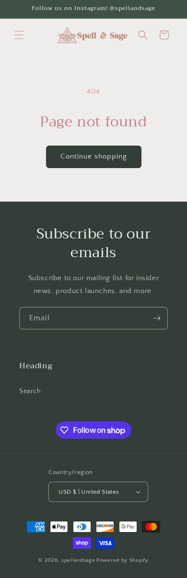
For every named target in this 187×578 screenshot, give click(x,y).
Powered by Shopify (122, 560)
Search (30, 391)
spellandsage (78, 560)
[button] (19, 34)
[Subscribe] (156, 318)
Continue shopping (93, 156)
